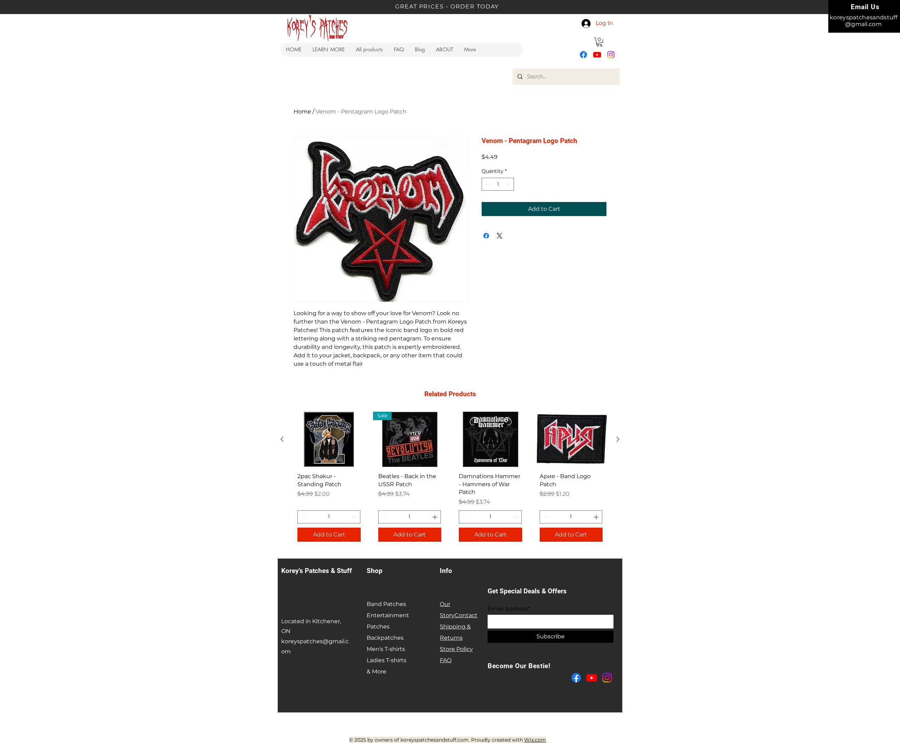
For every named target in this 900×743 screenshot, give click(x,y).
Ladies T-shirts (386, 660)
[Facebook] (583, 54)
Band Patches (386, 604)
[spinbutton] (497, 184)
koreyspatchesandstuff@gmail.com (863, 20)
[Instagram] (611, 54)
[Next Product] (618, 439)
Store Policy (456, 649)
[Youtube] (597, 54)
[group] (450, 479)
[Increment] (508, 184)
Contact (466, 615)
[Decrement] (487, 184)
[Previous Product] (282, 439)
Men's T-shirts (386, 649)
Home (302, 111)
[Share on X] (499, 236)
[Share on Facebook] (486, 236)
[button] (328, 50)
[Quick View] (329, 439)
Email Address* (509, 609)
